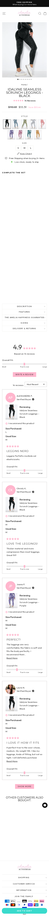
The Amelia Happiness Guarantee (24, 317)
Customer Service (24, 884)
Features (24, 312)
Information (24, 890)
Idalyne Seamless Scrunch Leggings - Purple (29, 602)
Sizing (24, 323)
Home (24, 84)
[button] (24, 100)
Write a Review (25, 375)
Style (24, 116)
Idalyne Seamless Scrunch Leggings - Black (29, 413)
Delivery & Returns (24, 328)
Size (26, 143)
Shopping (23, 877)
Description (24, 306)
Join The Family (24, 896)
